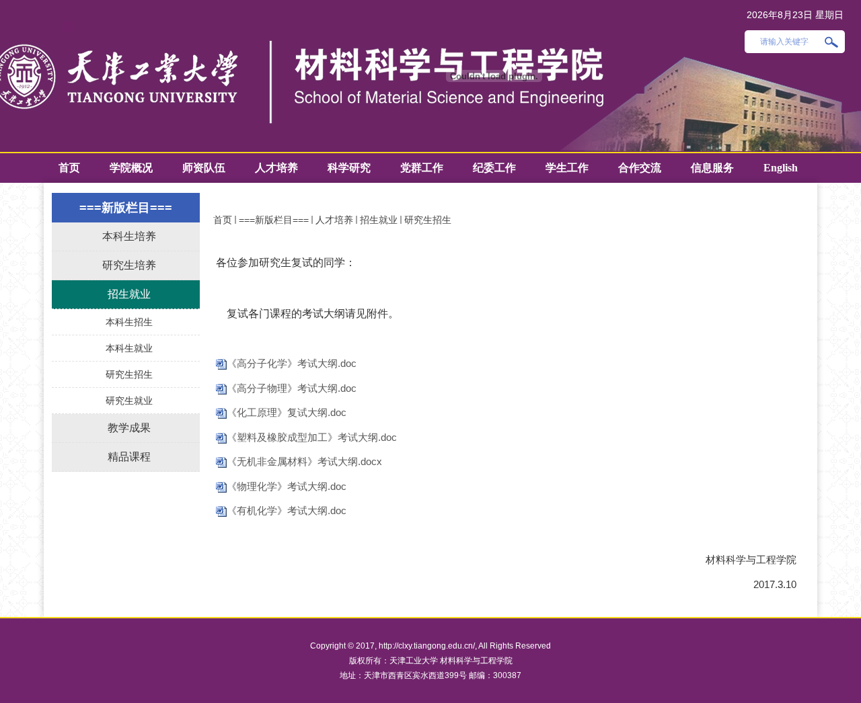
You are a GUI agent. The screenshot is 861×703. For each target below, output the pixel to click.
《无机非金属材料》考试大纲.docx (304, 461)
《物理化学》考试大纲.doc (286, 486)
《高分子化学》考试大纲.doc (292, 363)
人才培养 (334, 219)
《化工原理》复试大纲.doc (286, 412)
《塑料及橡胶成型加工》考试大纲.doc (312, 437)
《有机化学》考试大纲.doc (286, 510)
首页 (222, 219)
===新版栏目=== (274, 219)
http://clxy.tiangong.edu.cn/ (427, 646)
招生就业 (379, 219)
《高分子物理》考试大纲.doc (292, 388)
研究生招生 (427, 219)
